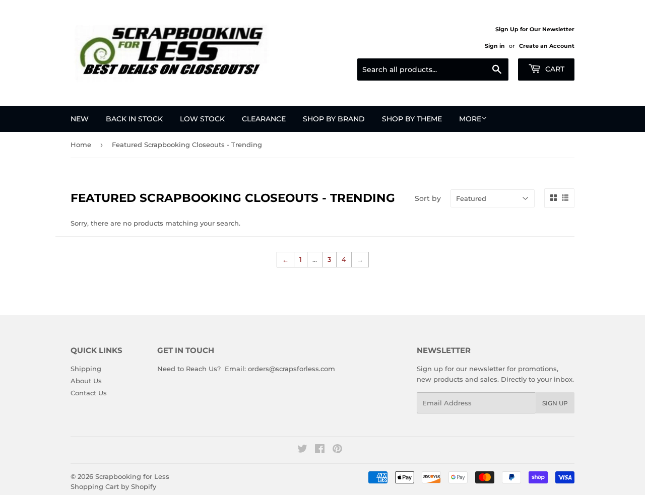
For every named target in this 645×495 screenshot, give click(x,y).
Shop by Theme (412, 118)
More (470, 118)
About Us (86, 381)
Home (81, 144)
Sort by (428, 198)
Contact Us (89, 393)
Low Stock (202, 118)
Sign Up (555, 403)
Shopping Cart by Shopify (113, 486)
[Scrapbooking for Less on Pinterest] (337, 450)
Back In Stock (134, 118)
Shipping (86, 369)
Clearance (264, 118)
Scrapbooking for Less (132, 476)
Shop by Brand (334, 118)
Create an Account (546, 45)
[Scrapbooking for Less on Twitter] (302, 450)
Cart (553, 69)
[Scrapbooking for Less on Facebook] (319, 450)
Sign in (495, 45)
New (80, 118)
